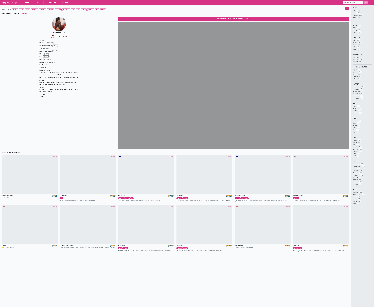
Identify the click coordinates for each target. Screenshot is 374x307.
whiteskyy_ (64, 196)
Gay (73, 9)
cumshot (127, 198)
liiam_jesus (122, 196)
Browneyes (47, 59)
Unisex (55, 45)
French (55, 51)
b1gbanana (122, 245)
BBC (97, 9)
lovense (121, 198)
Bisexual (34, 9)
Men (24, 13)
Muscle (58, 9)
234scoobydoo (7, 196)
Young (47, 48)
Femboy (102, 9)
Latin (21, 9)
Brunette (46, 56)
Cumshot (43, 9)
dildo (120, 248)
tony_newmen (240, 196)
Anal (27, 9)
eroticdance (244, 198)
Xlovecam (50, 43)
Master (90, 9)
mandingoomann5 (66, 245)
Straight (66, 9)
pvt (62, 198)
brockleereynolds (299, 196)
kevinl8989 (239, 245)
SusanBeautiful (59, 32)
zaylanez (179, 245)
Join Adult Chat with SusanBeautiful (233, 19)
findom (125, 248)
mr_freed (179, 196)
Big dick (15, 9)
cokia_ (4, 245)
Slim (77, 9)
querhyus (296, 245)
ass (132, 198)
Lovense (50, 9)
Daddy (84, 9)
